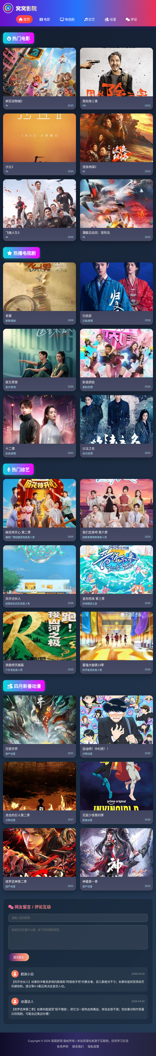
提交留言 (18, 957)
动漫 (112, 19)
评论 (133, 19)
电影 (46, 19)
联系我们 (78, 1046)
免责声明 (62, 1046)
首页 (26, 19)
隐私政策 (93, 1046)
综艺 (91, 19)
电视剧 (69, 19)
